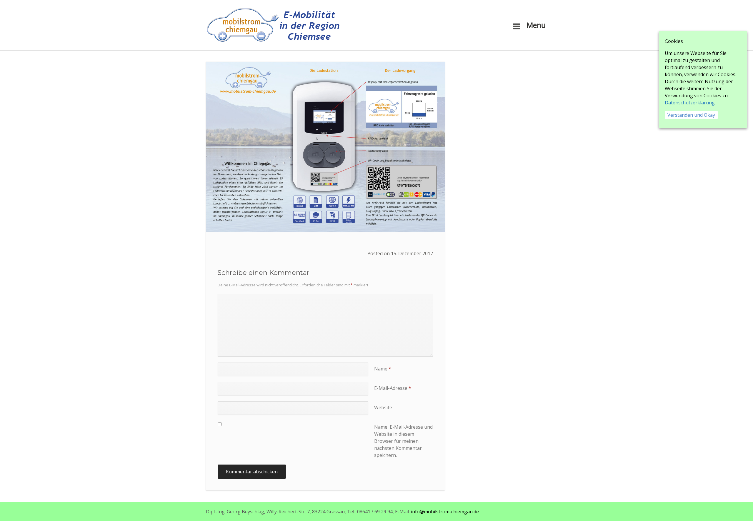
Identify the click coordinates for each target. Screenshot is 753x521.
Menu (535, 25)
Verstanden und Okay (691, 115)
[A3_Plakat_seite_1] (325, 147)
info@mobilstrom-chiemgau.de (445, 511)
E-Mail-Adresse (392, 388)
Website (383, 407)
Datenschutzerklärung (690, 102)
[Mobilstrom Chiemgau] (272, 25)
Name (382, 368)
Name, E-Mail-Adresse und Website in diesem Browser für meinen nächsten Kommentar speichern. (403, 441)
